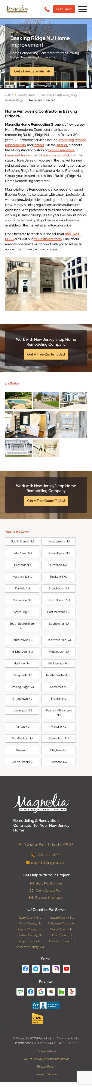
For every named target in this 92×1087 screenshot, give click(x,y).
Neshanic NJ (58, 565)
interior (61, 145)
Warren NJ (22, 750)
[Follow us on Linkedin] (46, 969)
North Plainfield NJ (58, 675)
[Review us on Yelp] (71, 991)
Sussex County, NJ (62, 918)
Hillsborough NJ (22, 652)
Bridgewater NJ (58, 663)
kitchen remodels (61, 150)
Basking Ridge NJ (22, 687)
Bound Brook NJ (59, 553)
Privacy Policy (46, 1066)
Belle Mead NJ (22, 553)
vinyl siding (66, 140)
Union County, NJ (62, 935)
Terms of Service (46, 1074)
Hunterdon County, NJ (62, 941)
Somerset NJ (58, 687)
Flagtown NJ (58, 750)
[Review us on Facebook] (30, 991)
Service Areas (26, 95)
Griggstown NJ (22, 699)
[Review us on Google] (40, 991)
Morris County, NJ (30, 923)
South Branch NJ (22, 541)
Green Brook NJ (22, 762)
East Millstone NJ (58, 612)
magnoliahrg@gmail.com (48, 862)
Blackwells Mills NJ (58, 640)
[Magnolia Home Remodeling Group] (16, 9)
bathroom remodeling (57, 155)
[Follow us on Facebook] (25, 968)
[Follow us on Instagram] (56, 968)
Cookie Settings (46, 1051)
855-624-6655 (49, 855)
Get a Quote (64, 9)
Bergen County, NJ (30, 941)
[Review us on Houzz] (61, 991)
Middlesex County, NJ (62, 923)
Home (9, 95)
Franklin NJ (58, 699)
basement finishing (19, 155)
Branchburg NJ (59, 588)
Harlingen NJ (22, 663)
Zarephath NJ (22, 675)
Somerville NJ (22, 600)
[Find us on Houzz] (46, 1018)
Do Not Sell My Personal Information (46, 1059)
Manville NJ (58, 727)
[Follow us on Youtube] (66, 969)
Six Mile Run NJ (22, 738)
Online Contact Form (49, 890)
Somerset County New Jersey (59, 95)
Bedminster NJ (59, 624)
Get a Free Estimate (49, 883)
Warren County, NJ (62, 929)
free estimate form (48, 239)
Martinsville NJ (22, 577)
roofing (38, 145)
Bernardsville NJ (22, 640)
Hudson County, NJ (30, 935)
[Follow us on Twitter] (35, 968)
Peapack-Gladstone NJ (59, 712)
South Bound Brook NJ (22, 626)
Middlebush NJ (59, 652)
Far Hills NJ (22, 588)
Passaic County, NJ (30, 929)
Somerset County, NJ (30, 947)
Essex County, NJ (30, 918)
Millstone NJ (58, 762)
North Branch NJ (58, 600)
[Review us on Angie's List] (20, 991)
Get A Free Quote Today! (46, 354)
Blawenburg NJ (59, 738)
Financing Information (49, 897)
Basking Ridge (14, 100)
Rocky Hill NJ (58, 577)
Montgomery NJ (59, 541)
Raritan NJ (22, 727)
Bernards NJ (22, 565)
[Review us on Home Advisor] (51, 991)
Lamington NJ (22, 710)
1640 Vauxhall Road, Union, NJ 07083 (46, 844)
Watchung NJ (22, 612)
